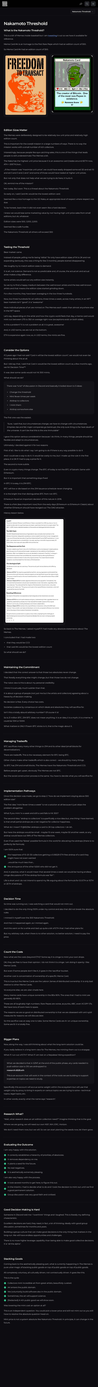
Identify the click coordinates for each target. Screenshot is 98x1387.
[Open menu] (93, 3)
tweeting (52, 35)
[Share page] (81, 4)
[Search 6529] (87, 3)
